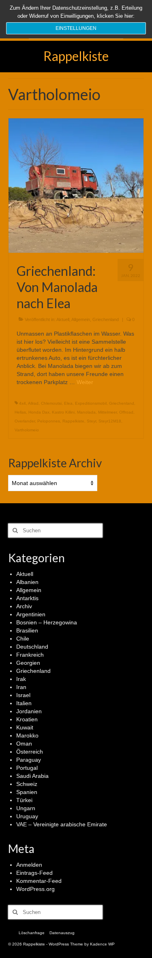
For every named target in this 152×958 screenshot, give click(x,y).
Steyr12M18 (109, 421)
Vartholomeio (27, 430)
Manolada (86, 412)
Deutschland (32, 646)
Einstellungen (76, 28)
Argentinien (30, 614)
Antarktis (27, 598)
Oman (24, 743)
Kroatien (27, 719)
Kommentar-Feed (39, 881)
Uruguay (27, 816)
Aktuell (62, 319)
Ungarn (25, 808)
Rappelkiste (76, 56)
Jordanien (29, 711)
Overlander (25, 421)
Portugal (27, 768)
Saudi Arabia (32, 776)
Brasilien (27, 630)
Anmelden (29, 864)
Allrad (33, 403)
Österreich (29, 751)
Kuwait (24, 727)
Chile (22, 638)
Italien (24, 703)
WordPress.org (35, 889)
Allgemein (80, 319)
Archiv (24, 606)
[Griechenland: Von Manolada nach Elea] (76, 185)
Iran (21, 687)
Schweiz (26, 784)
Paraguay (28, 759)
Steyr (91, 421)
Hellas (20, 412)
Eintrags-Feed (34, 873)
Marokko (27, 735)
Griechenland (105, 319)
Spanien (26, 792)
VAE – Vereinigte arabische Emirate (61, 824)
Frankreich (30, 654)
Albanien (27, 582)
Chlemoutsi (51, 403)
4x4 (22, 403)
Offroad (126, 412)
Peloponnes (48, 421)
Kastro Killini (63, 412)
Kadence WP (102, 944)
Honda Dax (38, 412)
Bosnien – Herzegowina (46, 622)
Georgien (28, 663)
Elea (68, 403)
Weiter (85, 382)
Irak (21, 679)
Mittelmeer (107, 412)
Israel (23, 695)
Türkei (24, 800)
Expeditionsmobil (91, 403)
